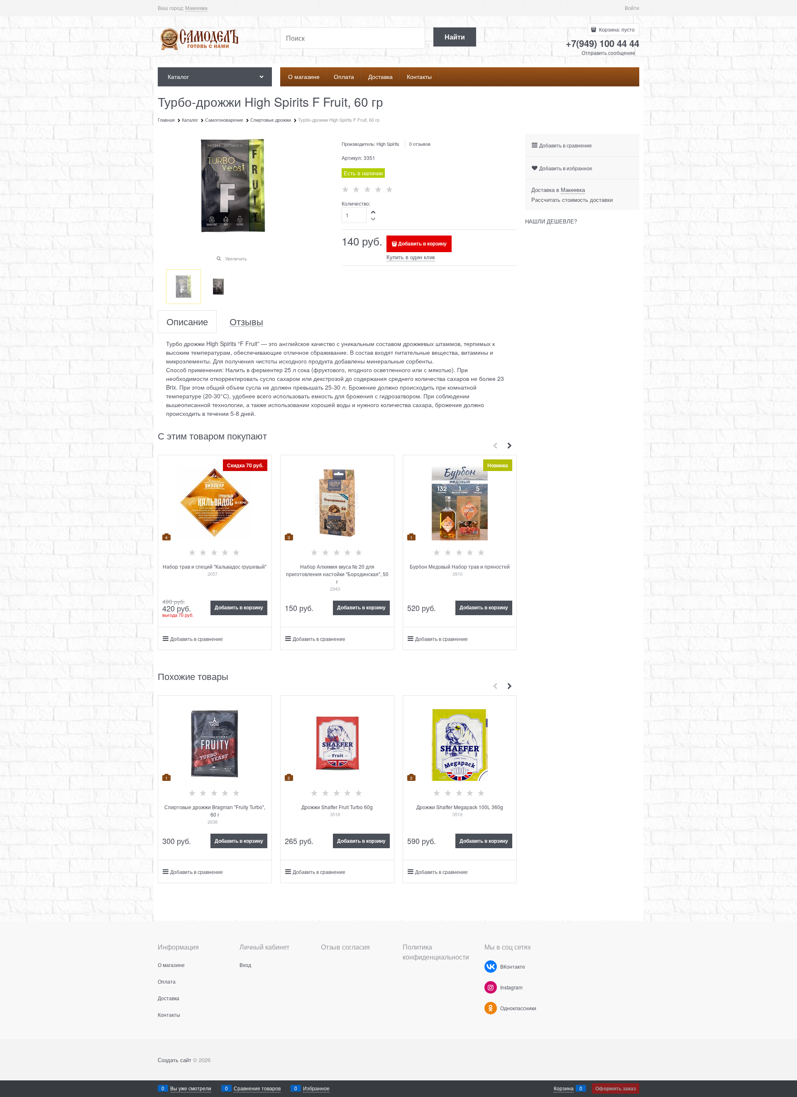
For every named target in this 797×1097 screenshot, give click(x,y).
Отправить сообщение (608, 52)
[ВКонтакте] (490, 966)
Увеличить (236, 258)
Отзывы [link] (246, 321)
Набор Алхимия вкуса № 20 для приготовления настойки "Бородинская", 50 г (337, 574)
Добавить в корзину (422, 243)
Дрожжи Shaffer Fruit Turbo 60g (337, 806)
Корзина (564, 1088)
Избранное (316, 1088)
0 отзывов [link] (419, 143)
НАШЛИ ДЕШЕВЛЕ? (551, 221)
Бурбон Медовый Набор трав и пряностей (460, 566)
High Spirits (387, 143)
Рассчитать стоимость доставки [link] (572, 200)
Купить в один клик (410, 257)
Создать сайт (174, 1060)
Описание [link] (187, 321)
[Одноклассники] (490, 1008)
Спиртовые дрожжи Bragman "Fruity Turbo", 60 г (214, 810)
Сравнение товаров (257, 1088)
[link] (196, 8)
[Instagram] (490, 987)
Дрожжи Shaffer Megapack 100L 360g (459, 806)
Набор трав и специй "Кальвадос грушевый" (214, 566)
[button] (374, 211)
